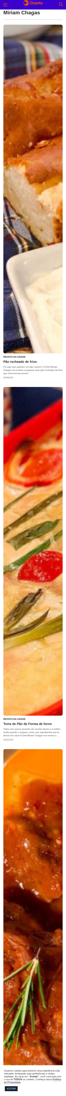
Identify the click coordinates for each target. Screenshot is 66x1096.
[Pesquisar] (61, 4)
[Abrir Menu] (5, 4)
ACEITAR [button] (11, 1088)
